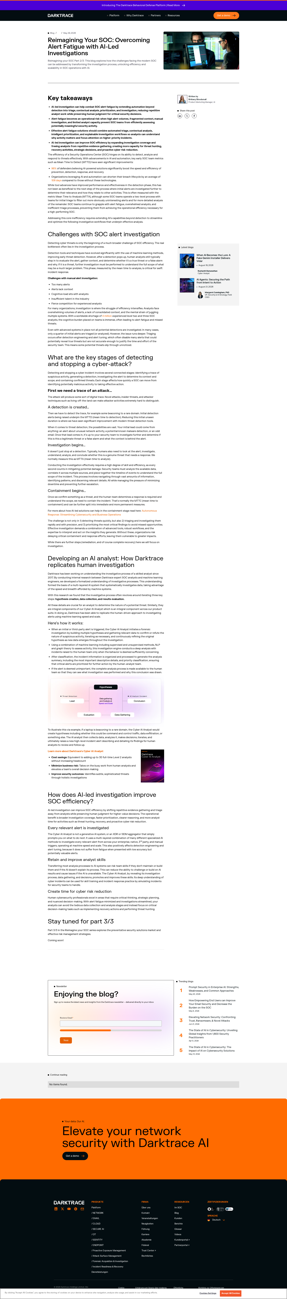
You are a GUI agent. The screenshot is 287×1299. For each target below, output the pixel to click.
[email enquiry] (82, 1209)
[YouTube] (69, 1209)
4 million (107, 316)
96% (54, 168)
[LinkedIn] (56, 1209)
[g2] (76, 1209)
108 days (56, 180)
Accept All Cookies (231, 1293)
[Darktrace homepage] (60, 15)
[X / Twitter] (62, 1209)
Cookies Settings (208, 1293)
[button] (113, 15)
